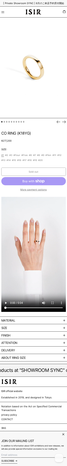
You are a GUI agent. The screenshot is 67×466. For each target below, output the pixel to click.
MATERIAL (8, 320)
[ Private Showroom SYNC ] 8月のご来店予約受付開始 (33, 3)
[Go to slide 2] (4, 121)
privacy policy (9, 414)
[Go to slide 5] (11, 121)
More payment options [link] (33, 189)
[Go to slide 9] (21, 121)
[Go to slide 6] (14, 121)
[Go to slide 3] (6, 121)
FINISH (6, 335)
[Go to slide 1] (2, 121)
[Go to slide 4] (9, 121)
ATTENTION (9, 343)
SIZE (4, 328)
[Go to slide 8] (19, 121)
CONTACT (7, 419)
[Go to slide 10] (23, 121)
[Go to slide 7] (16, 121)
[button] (64, 12)
